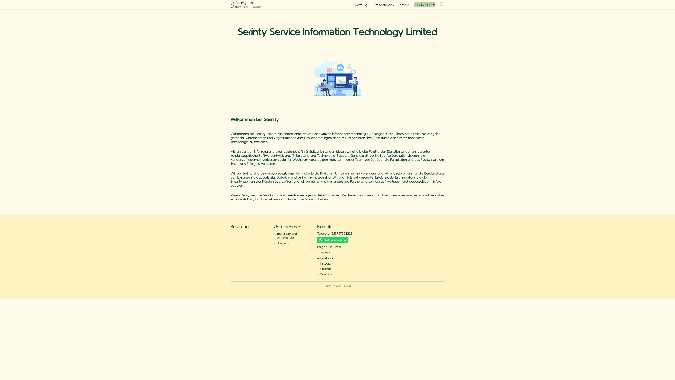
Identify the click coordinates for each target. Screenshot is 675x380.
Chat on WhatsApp (335, 240)
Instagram (326, 263)
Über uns (283, 243)
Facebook (326, 258)
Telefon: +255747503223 (334, 233)
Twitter (325, 253)
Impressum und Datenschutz (287, 235)
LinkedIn (325, 269)
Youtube (326, 274)
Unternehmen (383, 5)
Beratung (361, 5)
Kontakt (403, 5)
